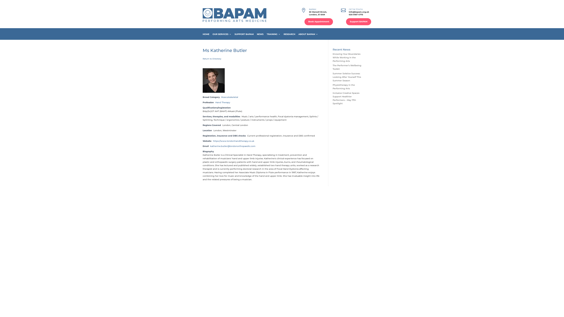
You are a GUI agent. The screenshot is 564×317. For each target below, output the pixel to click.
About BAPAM (306, 34)
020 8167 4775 (356, 14)
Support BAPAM (358, 21)
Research (289, 34)
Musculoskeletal (229, 97)
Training (272, 34)
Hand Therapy (222, 102)
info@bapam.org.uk (359, 12)
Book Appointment (318, 21)
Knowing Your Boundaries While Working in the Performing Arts (346, 57)
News (260, 34)
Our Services (220, 34)
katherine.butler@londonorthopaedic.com (232, 146)
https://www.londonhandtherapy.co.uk (233, 141)
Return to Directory (212, 59)
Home (206, 34)
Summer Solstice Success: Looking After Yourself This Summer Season (347, 77)
